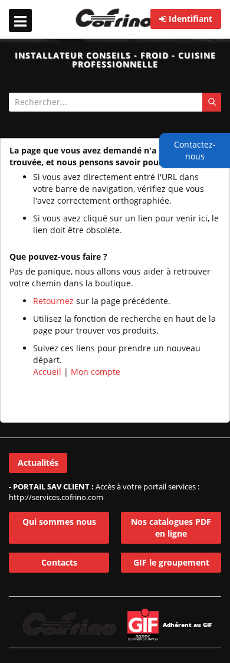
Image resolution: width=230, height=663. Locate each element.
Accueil (47, 371)
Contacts (59, 562)
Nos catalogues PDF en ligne (171, 527)
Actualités (38, 462)
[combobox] (115, 102)
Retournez (53, 300)
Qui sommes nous (59, 521)
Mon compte (95, 371)
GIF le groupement (171, 562)
